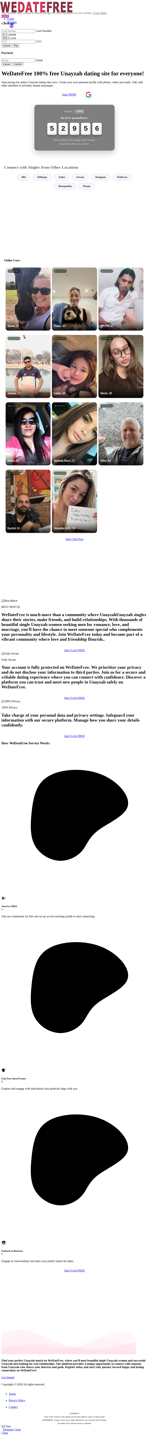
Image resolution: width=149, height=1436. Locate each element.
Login (10, 18)
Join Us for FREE (74, 650)
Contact (13, 1407)
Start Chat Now (75, 539)
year (13, 38)
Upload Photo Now (76, 743)
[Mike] (120, 433)
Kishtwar (122, 177)
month (12, 34)
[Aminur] (28, 366)
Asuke (61, 177)
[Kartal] (28, 501)
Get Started (7, 1377)
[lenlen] (28, 433)
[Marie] (120, 366)
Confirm (18, 64)
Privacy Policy (17, 1400)
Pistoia (86, 186)
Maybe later (74, 751)
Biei (24, 177)
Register (12, 22)
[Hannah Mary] (74, 433)
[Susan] (28, 299)
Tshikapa (42, 177)
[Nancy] (74, 299)
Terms (12, 1393)
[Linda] (74, 366)
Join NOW (69, 94)
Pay (16, 45)
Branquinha (65, 186)
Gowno (80, 177)
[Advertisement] (74, 222)
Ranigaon (100, 177)
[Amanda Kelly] (74, 501)
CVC (39, 41)
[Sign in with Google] (88, 95)
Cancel (6, 45)
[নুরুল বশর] (120, 299)
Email (39, 60)
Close (17, 1429)
